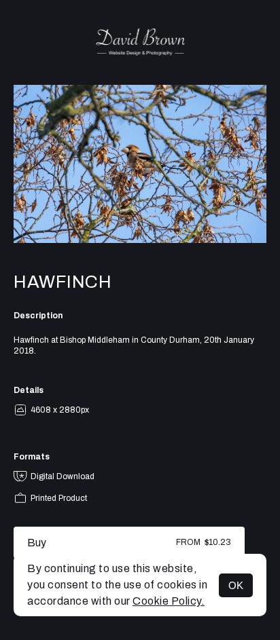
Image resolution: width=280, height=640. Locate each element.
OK (235, 585)
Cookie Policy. (169, 601)
